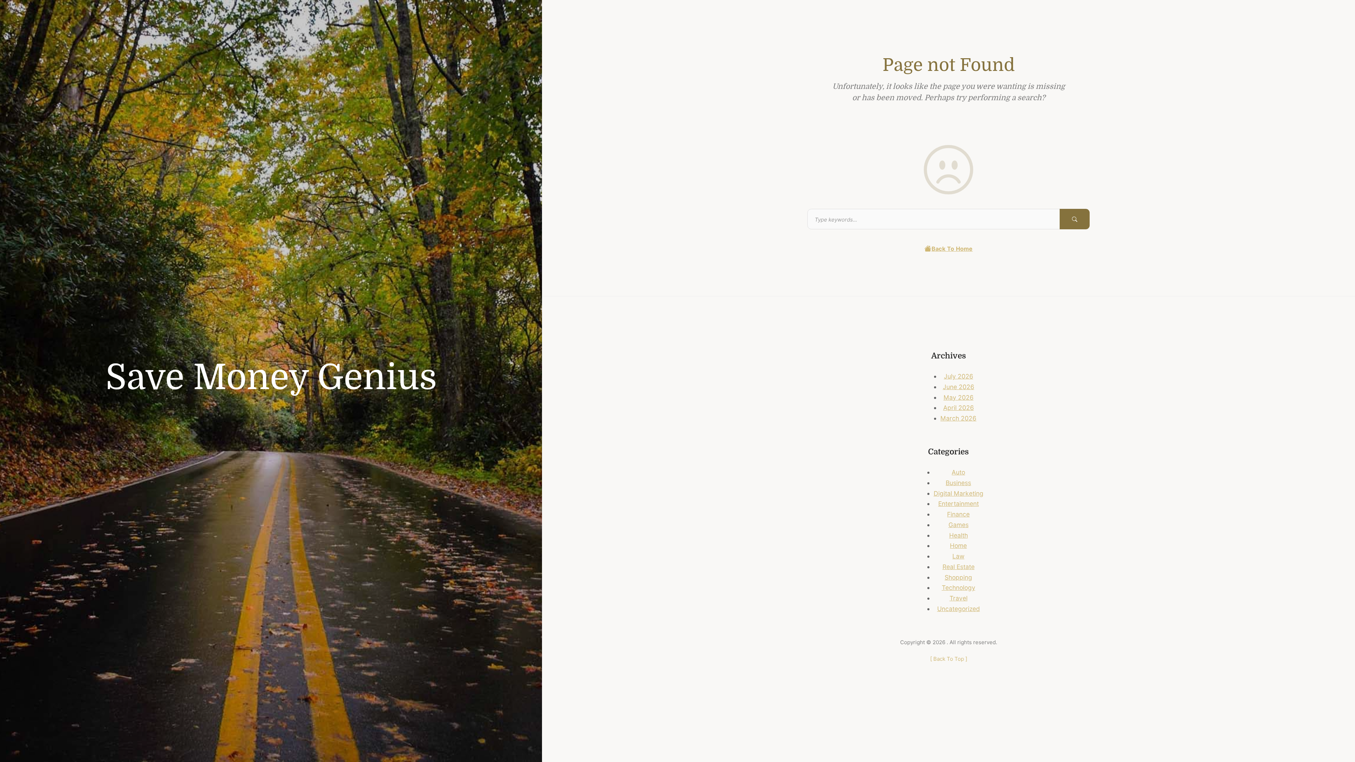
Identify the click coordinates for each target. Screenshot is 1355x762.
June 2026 (958, 387)
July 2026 (958, 376)
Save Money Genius (271, 377)
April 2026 (958, 407)
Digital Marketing (958, 493)
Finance (958, 514)
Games (958, 524)
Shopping (958, 577)
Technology (958, 587)
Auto (958, 472)
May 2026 (959, 397)
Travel (959, 598)
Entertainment (958, 503)
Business (958, 482)
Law (958, 556)
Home (958, 545)
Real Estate (959, 566)
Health (958, 535)
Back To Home (952, 248)
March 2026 (958, 418)
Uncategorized (958, 608)
